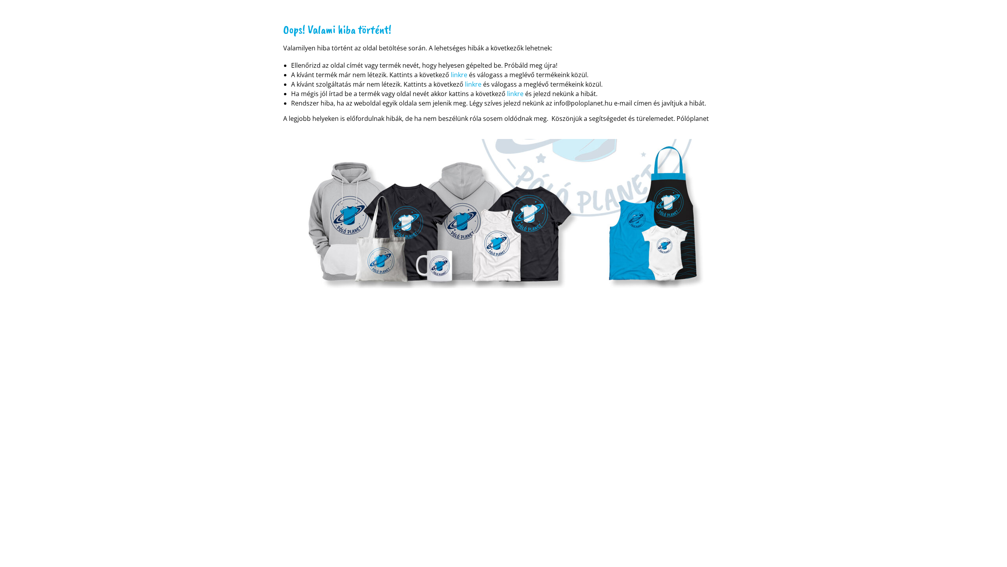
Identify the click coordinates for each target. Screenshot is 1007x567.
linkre (459, 74)
